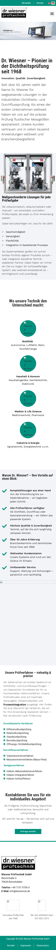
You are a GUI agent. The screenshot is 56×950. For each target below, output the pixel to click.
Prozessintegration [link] (14, 704)
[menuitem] (49, 3)
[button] (52, 13)
